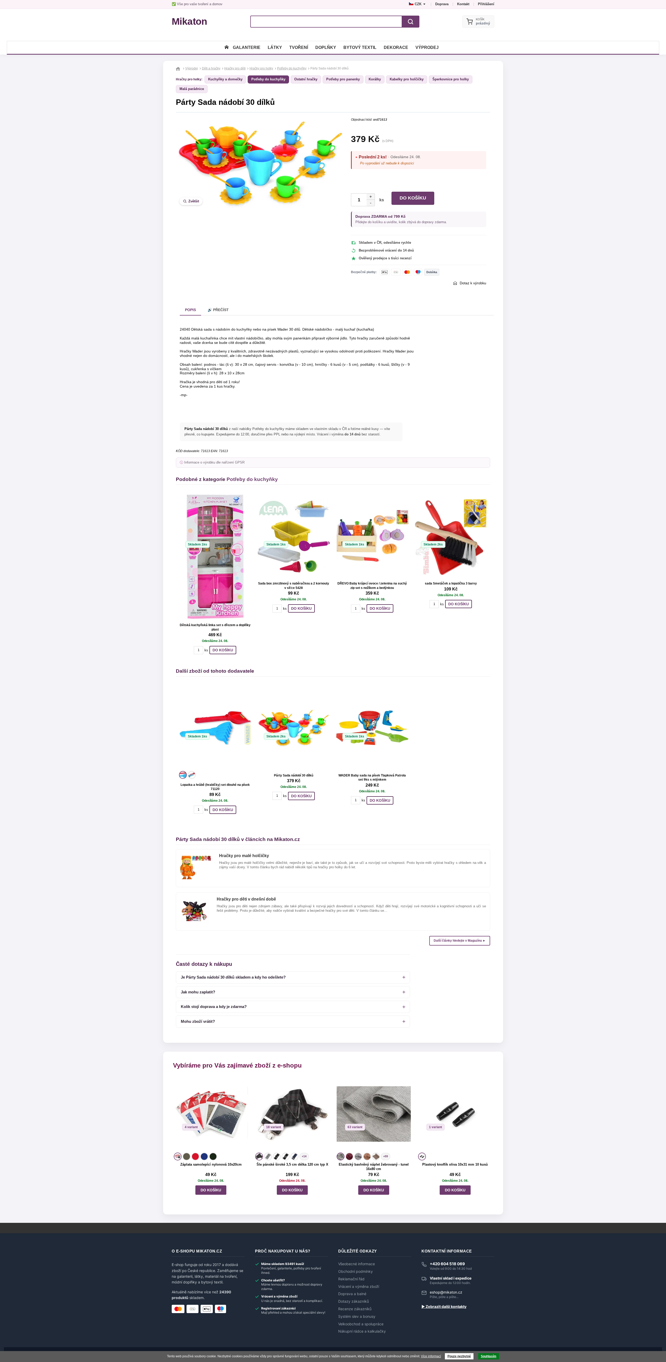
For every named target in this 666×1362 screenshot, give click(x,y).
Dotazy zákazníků (353, 1301)
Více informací (431, 1356)
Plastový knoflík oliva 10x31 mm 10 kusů (455, 1164)
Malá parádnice (192, 89)
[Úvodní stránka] (226, 47)
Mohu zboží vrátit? (198, 1021)
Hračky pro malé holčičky (244, 855)
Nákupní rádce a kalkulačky (362, 1331)
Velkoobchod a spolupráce (360, 1324)
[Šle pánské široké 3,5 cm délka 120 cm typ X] (292, 1114)
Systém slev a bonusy (356, 1316)
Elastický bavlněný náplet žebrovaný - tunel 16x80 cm (374, 1166)
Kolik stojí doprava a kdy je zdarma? (214, 1006)
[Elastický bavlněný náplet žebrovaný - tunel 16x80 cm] (374, 1114)
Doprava (442, 4)
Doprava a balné (352, 1294)
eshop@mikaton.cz (446, 1292)
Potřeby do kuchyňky (268, 79)
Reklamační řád (351, 1279)
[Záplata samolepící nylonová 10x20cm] (211, 1114)
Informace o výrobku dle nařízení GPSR (214, 462)
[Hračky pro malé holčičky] (195, 858)
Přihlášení (486, 4)
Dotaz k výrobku (473, 283)
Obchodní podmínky (355, 1271)
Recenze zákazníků (355, 1309)
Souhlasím (488, 1356)
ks (380, 200)
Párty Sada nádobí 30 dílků (293, 775)
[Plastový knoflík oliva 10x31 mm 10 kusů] (455, 1114)
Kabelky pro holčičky (407, 79)
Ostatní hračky (305, 79)
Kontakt (463, 4)
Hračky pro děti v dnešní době (246, 899)
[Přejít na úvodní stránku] (178, 68)
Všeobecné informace (356, 1264)
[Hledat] (410, 22)
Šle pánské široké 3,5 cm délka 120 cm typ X (292, 1164)
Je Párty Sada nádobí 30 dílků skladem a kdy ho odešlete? (233, 977)
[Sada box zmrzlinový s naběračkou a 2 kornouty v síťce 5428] (294, 535)
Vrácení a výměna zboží (358, 1286)
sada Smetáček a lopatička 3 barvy (451, 583)
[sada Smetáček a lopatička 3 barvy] (451, 535)
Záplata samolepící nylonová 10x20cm (211, 1164)
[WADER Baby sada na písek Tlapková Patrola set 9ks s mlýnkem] (372, 727)
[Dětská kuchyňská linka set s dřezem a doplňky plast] (215, 556)
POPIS (190, 310)
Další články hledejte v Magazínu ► (460, 940)
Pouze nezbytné (459, 1356)
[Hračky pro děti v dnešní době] (194, 901)
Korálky (375, 79)
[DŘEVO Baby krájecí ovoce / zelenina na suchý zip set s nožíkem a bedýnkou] (372, 535)
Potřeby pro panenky (343, 79)
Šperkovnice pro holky (450, 79)
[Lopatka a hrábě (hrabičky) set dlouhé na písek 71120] (215, 727)
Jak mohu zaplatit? (198, 992)
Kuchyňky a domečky (225, 79)
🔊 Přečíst (218, 310)
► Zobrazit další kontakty (443, 1307)
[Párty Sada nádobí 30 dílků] (294, 727)
